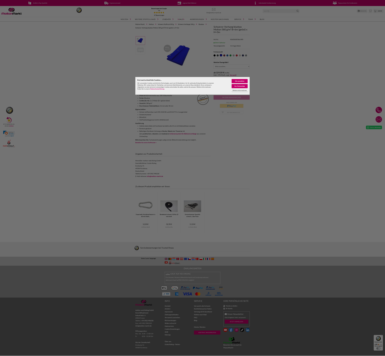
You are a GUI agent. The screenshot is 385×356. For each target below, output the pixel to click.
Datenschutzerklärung (157, 89)
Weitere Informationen (240, 90)
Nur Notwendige (239, 86)
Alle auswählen (239, 81)
